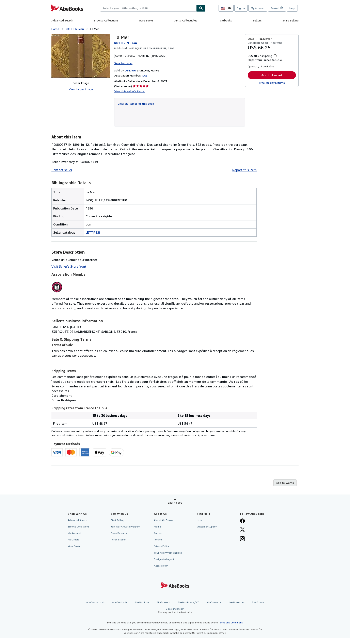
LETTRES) (92, 232)
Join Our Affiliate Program (125, 526)
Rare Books (146, 20)
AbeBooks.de (119, 602)
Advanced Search (62, 20)
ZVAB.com (258, 602)
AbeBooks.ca (213, 602)
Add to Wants (285, 482)
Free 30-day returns (272, 82)
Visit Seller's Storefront (68, 266)
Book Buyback (119, 533)
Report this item (244, 170)
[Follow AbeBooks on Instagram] (242, 539)
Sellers (257, 20)
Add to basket (271, 75)
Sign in (241, 8)
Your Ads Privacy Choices (168, 552)
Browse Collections (106, 20)
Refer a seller (118, 539)
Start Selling (291, 20)
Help (292, 8)
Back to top (175, 502)
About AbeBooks (163, 520)
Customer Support (207, 526)
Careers (158, 533)
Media (157, 526)
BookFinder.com (175, 610)
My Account (258, 8)
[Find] (200, 8)
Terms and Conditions (230, 622)
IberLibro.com (236, 602)
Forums (158, 539)
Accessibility (161, 565)
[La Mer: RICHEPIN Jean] (80, 56)
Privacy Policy (161, 546)
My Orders (73, 539)
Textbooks (225, 20)
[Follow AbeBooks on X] (242, 530)
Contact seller (61, 170)
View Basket (74, 546)
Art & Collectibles (185, 20)
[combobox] (148, 8)
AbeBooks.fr (142, 602)
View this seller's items (129, 91)
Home (55, 29)
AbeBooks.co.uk (95, 602)
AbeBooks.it (163, 602)
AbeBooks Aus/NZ (188, 602)
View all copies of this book (136, 103)
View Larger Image (81, 89)
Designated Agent (164, 559)
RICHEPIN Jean (75, 29)
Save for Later (123, 63)
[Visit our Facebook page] (242, 521)
